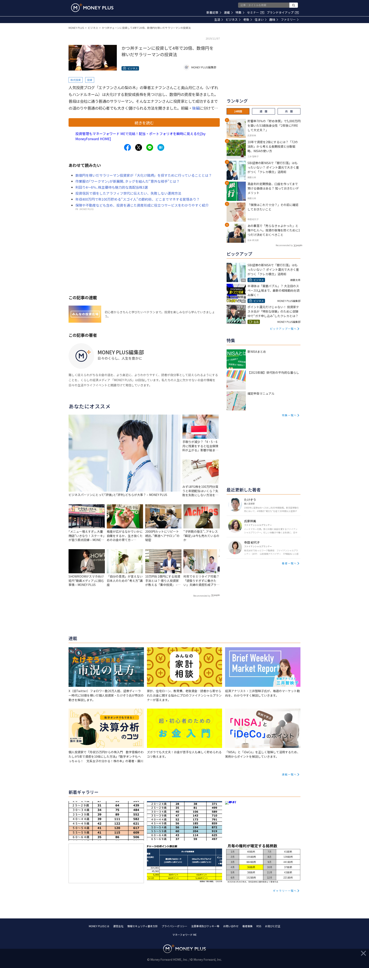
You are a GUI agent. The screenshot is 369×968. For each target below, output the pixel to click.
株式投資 (75, 80)
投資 (89, 80)
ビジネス (232, 19)
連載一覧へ (289, 774)
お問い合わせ (231, 926)
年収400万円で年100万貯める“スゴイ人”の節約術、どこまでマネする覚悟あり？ (137, 199)
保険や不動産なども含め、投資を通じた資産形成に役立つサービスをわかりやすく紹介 (142, 205)
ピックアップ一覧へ (283, 328)
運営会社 (118, 926)
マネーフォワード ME (184, 934)
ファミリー (288, 19)
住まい (259, 19)
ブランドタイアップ (282, 12)
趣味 (272, 19)
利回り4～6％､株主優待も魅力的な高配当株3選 (111, 187)
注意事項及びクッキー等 (205, 926)
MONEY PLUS (76, 27)
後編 (195, 108)
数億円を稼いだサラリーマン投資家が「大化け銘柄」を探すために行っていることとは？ (143, 175)
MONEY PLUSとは (99, 926)
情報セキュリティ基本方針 (142, 926)
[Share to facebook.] (127, 147)
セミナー (255, 12)
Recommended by (201, 595)
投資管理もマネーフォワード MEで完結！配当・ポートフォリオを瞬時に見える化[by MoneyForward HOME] (140, 136)
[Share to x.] (138, 147)
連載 (227, 12)
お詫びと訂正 (272, 926)
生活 (217, 19)
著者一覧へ (289, 563)
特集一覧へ (289, 415)
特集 (239, 12)
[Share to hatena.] (160, 147)
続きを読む (144, 122)
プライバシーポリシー (174, 926)
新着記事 (212, 12)
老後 (246, 19)
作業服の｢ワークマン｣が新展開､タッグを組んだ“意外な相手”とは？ (127, 181)
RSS (258, 926)
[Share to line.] (149, 147)
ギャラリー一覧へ (285, 890)
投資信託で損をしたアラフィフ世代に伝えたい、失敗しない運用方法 (128, 193)
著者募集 (247, 926)
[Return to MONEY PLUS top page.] (92, 7)
